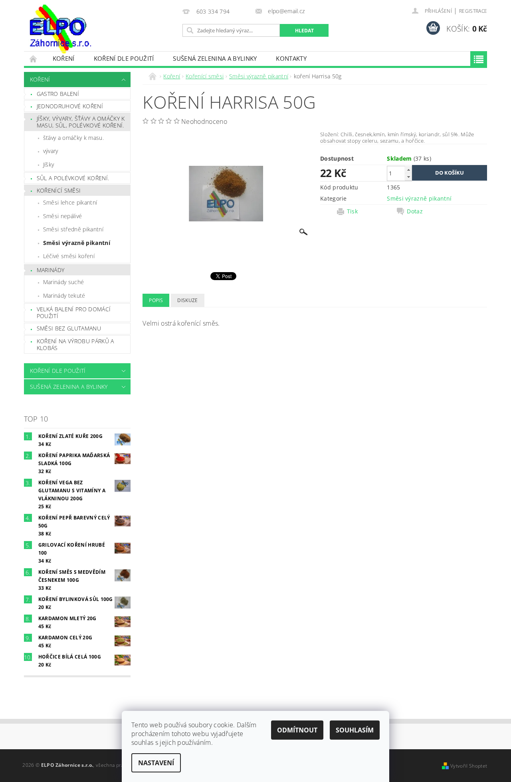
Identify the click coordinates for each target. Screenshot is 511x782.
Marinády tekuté (64, 295)
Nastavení (156, 762)
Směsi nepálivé (62, 216)
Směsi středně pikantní (73, 229)
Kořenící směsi (59, 190)
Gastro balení (58, 94)
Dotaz (415, 211)
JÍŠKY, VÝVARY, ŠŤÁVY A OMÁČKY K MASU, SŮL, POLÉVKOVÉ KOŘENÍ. (81, 122)
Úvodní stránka (33, 59)
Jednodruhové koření (70, 106)
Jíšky (48, 164)
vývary (50, 151)
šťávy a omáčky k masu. (73, 137)
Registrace (473, 11)
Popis (156, 300)
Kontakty (291, 58)
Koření (64, 58)
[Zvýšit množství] (408, 169)
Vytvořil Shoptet (468, 765)
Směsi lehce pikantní (70, 202)
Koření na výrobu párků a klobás (75, 344)
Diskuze (187, 300)
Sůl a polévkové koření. (73, 178)
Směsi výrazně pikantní (76, 243)
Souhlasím (355, 730)
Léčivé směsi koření (69, 256)
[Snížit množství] (408, 177)
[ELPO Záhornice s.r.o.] (59, 29)
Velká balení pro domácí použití (74, 312)
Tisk (352, 211)
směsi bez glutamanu (69, 328)
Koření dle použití (124, 58)
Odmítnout (297, 730)
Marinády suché (63, 282)
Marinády (51, 270)
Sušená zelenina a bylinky (215, 58)
